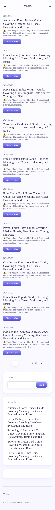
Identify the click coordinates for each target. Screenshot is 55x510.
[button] (4, 5)
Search (10, 378)
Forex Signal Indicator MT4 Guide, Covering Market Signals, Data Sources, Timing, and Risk (26, 433)
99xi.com (28, 6)
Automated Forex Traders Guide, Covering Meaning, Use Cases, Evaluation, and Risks (26, 411)
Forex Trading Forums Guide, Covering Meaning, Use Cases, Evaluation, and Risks (24, 422)
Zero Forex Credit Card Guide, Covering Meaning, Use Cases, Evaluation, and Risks (24, 445)
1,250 (34, 363)
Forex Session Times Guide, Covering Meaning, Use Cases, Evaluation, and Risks (24, 456)
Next (41, 363)
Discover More (12, 41)
